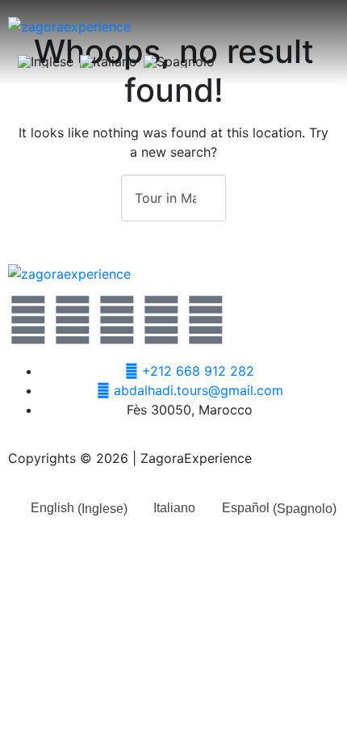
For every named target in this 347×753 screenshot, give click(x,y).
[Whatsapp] (117, 320)
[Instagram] (161, 320)
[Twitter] (28, 320)
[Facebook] (72, 320)
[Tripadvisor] (206, 320)
